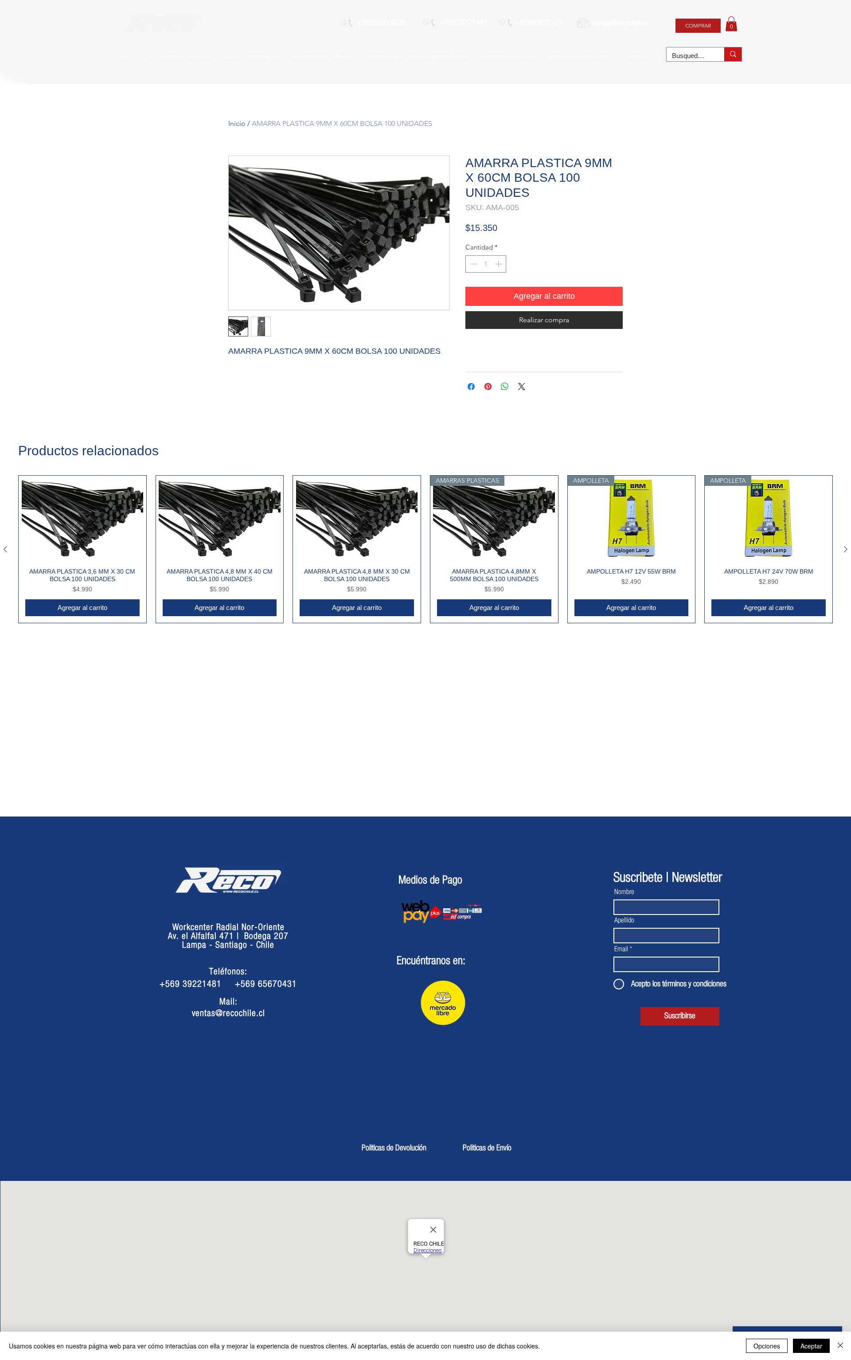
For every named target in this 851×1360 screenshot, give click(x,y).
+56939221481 (463, 23)
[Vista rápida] (82, 518)
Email (621, 949)
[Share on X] (521, 386)
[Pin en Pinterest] (488, 386)
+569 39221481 (191, 984)
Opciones (766, 1345)
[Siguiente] (845, 549)
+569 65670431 (266, 984)
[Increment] (499, 264)
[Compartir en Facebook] (471, 386)
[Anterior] (5, 549)
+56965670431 (539, 23)
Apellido (624, 920)
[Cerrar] (840, 1346)
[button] (731, 23)
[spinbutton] (486, 264)
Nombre (624, 891)
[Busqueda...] (733, 54)
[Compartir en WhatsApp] (505, 386)
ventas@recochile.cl (620, 23)
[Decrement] (473, 264)
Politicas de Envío (487, 1148)
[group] (425, 549)
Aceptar (811, 1345)
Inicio (237, 123)
